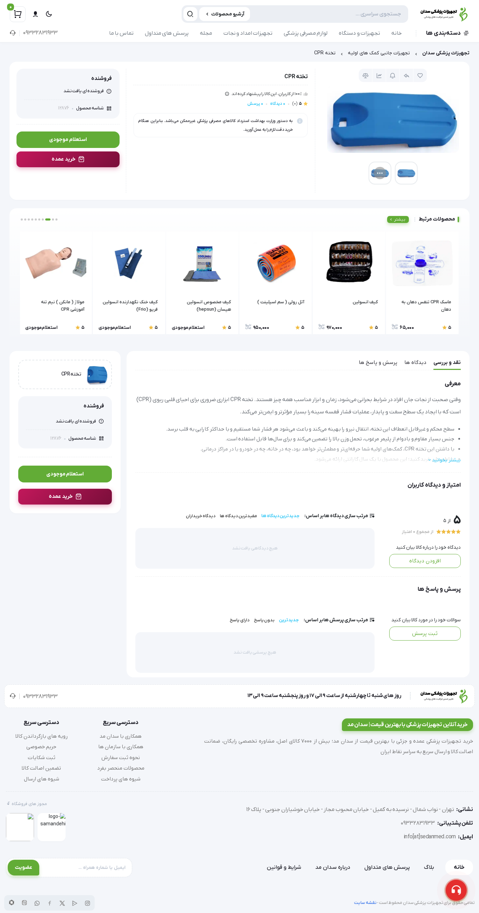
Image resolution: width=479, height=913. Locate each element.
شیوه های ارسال (41, 779)
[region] (239, 54)
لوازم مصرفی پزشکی (306, 33)
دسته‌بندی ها (443, 33)
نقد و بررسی (447, 362)
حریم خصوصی (41, 746)
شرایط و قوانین (284, 867)
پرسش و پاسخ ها (378, 362)
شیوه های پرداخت (121, 779)
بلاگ (429, 867)
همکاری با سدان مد (121, 736)
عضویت (23, 867)
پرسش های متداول (167, 33)
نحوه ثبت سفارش (120, 757)
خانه (396, 33)
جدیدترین (289, 620)
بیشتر (399, 219)
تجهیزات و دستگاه (359, 33)
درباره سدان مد (332, 867)
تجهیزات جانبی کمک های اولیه (379, 53)
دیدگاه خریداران (201, 516)
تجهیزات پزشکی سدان (446, 53)
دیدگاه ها (415, 362)
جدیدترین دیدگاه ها (280, 516)
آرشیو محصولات (227, 14)
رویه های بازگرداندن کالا (41, 736)
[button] (56, 219)
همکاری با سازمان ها (120, 746)
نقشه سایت (365, 903)
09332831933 (40, 33)
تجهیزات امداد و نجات (248, 33)
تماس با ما (121, 33)
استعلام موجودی (68, 139)
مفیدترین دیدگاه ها (238, 516)
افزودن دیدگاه (425, 560)
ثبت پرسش (425, 633)
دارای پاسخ (240, 620)
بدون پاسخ (264, 620)
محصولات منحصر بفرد (120, 768)
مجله (206, 33)
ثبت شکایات (41, 757)
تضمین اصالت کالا (41, 768)
